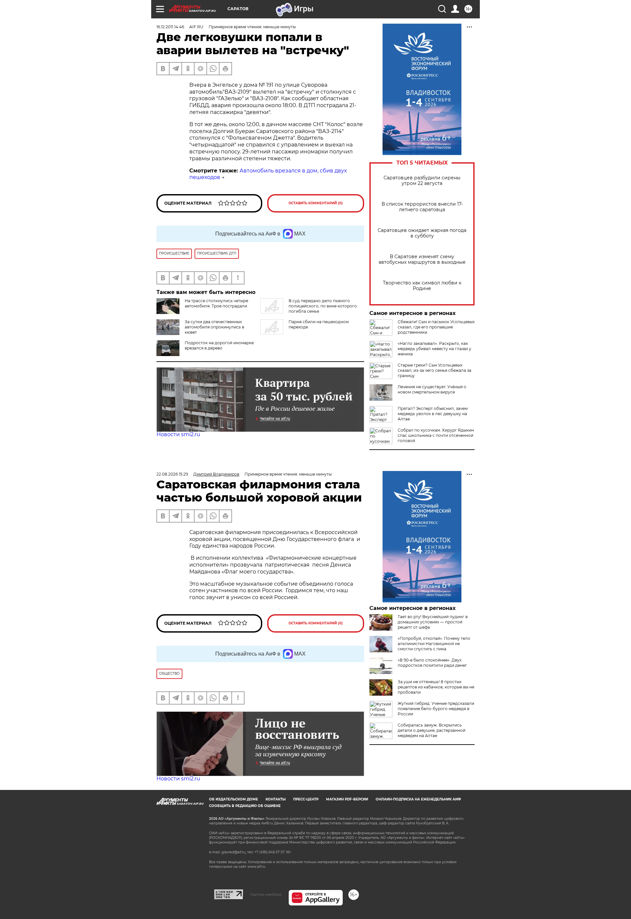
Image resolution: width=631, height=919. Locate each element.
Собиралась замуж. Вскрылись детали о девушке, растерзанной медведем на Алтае (431, 730)
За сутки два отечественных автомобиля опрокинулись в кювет (214, 327)
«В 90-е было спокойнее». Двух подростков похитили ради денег (432, 663)
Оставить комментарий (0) (316, 203)
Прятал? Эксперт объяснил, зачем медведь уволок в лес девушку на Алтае (433, 413)
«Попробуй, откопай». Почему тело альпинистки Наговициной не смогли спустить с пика (434, 643)
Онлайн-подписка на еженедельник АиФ (418, 799)
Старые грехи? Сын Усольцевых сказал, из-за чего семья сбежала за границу (434, 370)
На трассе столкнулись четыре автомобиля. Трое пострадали (216, 303)
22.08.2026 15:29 (172, 474)
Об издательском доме (233, 799)
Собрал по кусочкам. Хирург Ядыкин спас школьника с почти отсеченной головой (436, 435)
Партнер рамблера (265, 894)
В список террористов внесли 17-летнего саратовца (422, 207)
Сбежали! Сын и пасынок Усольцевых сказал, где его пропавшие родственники (436, 327)
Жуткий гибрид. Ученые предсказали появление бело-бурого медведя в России (436, 708)
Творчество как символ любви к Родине (422, 285)
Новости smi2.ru (178, 434)
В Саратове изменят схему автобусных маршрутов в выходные (422, 259)
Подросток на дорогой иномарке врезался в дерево (219, 345)
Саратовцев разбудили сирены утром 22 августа (422, 180)
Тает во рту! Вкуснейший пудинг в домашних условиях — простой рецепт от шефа (433, 622)
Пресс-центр (305, 799)
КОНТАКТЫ (276, 799)
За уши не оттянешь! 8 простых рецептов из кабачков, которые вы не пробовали (436, 687)
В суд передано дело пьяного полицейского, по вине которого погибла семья (323, 306)
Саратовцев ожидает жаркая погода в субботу (422, 233)
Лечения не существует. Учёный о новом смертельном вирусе (432, 389)
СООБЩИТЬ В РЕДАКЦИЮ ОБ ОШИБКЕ (245, 806)
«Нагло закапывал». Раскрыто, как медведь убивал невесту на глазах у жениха (434, 348)
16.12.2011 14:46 (170, 26)
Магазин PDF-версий (347, 799)
